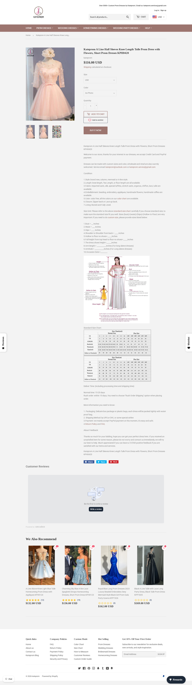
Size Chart (78, 648)
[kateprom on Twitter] (79, 669)
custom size (113, 217)
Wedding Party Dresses (126, 28)
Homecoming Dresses (95, 28)
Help (147, 28)
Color (86, 87)
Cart (143, 17)
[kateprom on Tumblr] (102, 669)
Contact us (30, 652)
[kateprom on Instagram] (93, 669)
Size (85, 74)
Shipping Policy (56, 655)
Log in (156, 10)
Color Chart (79, 644)
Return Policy (91, 424)
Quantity (87, 100)
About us (30, 648)
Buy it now (95, 130)
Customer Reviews (82, 655)
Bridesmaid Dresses (106, 652)
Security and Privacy (59, 659)
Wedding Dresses (67, 28)
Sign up (163, 10)
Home (29, 28)
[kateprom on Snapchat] (98, 669)
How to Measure (81, 652)
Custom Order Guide (83, 659)
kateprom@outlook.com (116, 167)
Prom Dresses (44, 28)
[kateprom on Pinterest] (88, 669)
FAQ (103, 424)
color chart (122, 198)
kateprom (35, 676)
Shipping (87, 67)
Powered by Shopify (50, 676)
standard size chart (122, 211)
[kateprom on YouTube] (107, 669)
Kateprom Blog (32, 655)
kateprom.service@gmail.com (142, 167)
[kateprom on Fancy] (112, 669)
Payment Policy (56, 652)
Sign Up (161, 654)
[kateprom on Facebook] (84, 669)
